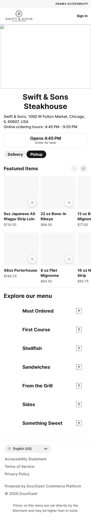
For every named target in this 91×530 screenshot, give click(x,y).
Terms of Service (19, 466)
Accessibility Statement (26, 459)
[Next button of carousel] (83, 168)
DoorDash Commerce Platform (54, 486)
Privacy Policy (17, 474)
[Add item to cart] (32, 202)
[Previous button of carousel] (74, 168)
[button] (20, 202)
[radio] (15, 154)
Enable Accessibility (72, 3)
